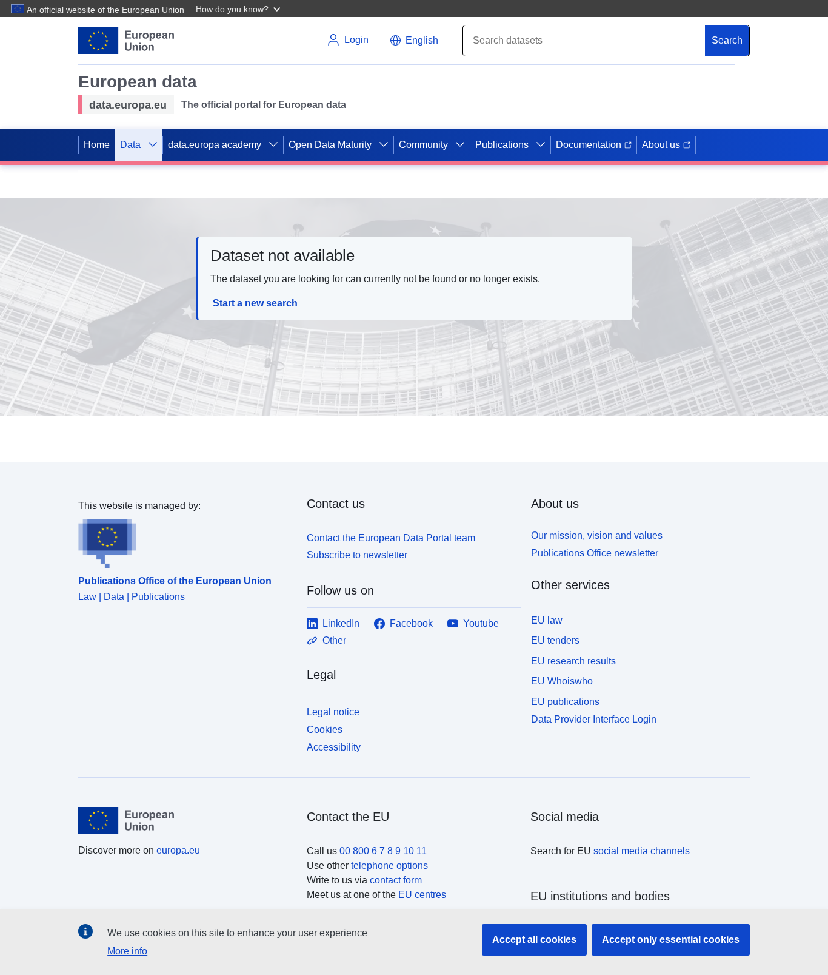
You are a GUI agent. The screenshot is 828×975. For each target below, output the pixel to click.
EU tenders (555, 640)
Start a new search (255, 303)
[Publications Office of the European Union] (185, 541)
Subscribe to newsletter (357, 555)
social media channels (641, 851)
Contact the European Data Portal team (391, 538)
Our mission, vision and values (597, 535)
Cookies (324, 729)
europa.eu (178, 850)
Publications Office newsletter (594, 553)
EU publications (565, 702)
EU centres (422, 894)
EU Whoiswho (562, 681)
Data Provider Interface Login (593, 719)
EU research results (573, 661)
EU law (547, 620)
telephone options (389, 865)
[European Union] (185, 820)
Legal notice (333, 712)
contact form (396, 880)
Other (334, 640)
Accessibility (334, 747)
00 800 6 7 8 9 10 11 (383, 851)
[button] (239, 8)
